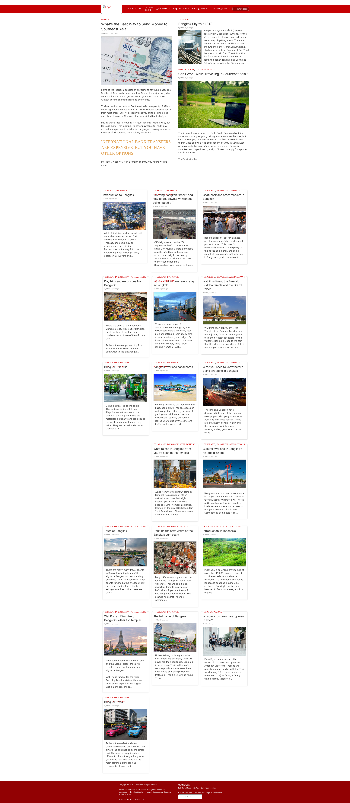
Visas (191, 70)
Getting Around (163, 194)
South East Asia (205, 70)
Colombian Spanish (208, 788)
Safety (184, 526)
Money (105, 19)
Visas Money (199, 8)
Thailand (184, 19)
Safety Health (221, 8)
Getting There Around (156, 9)
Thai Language (213, 612)
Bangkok (122, 190)
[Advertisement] (175, 178)
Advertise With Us (125, 799)
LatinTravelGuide (184, 788)
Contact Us (139, 799)
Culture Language (178, 8)
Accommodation (164, 281)
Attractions (138, 277)
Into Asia (196, 788)
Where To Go (134, 9)
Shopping (234, 190)
